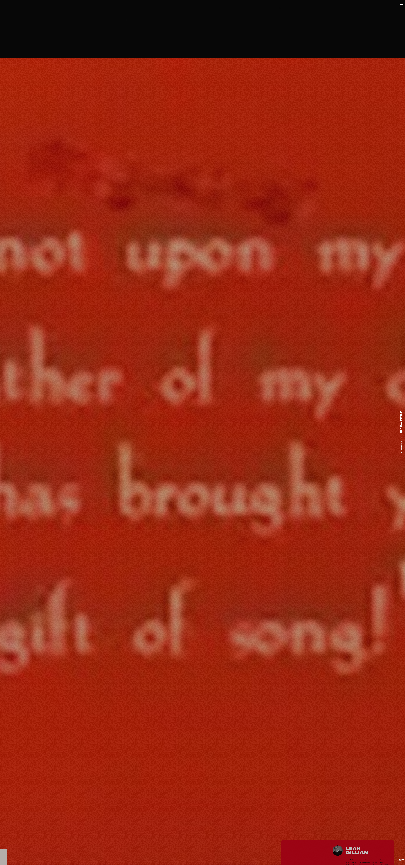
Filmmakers (15, 743)
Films (3, 725)
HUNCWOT (206, 861)
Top (3, 844)
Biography (3, 805)
